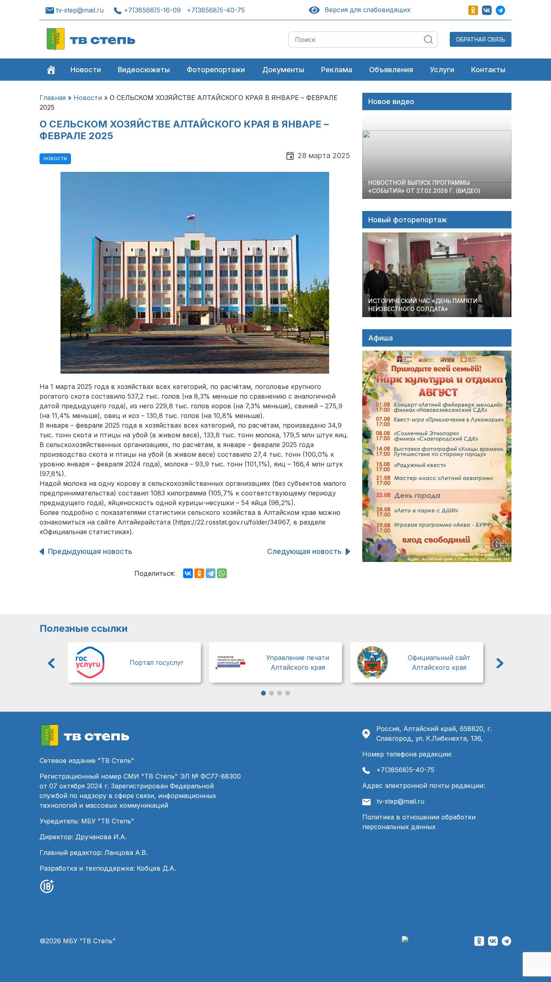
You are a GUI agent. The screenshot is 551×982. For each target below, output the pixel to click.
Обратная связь (480, 39)
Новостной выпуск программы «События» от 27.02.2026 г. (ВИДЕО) (424, 186)
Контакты (488, 69)
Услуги (442, 69)
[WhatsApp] (222, 573)
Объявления (391, 69)
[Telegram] (210, 573)
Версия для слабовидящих (366, 10)
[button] (51, 663)
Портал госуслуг (156, 662)
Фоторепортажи (216, 69)
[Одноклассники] (199, 573)
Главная (53, 98)
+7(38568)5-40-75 (216, 10)
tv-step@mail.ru (80, 10)
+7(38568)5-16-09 (152, 10)
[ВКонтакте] (188, 573)
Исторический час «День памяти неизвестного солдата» (423, 304)
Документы (283, 69)
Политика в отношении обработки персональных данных (419, 822)
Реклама (336, 69)
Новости (86, 69)
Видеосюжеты (144, 69)
